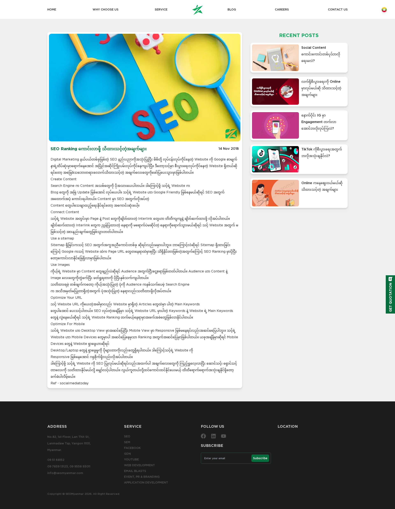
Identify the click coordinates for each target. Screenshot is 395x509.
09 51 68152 (55, 459)
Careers (282, 9)
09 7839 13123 (57, 466)
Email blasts (135, 471)
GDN (127, 453)
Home (51, 9)
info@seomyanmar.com (65, 473)
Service (161, 9)
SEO (127, 436)
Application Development (146, 482)
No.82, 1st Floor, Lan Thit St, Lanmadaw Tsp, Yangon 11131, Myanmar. (69, 443)
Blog (232, 9)
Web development (139, 465)
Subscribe (260, 458)
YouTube (131, 459)
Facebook (132, 448)
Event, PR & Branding (142, 476)
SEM (127, 442)
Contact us (338, 9)
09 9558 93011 (80, 466)
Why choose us (105, 9)
